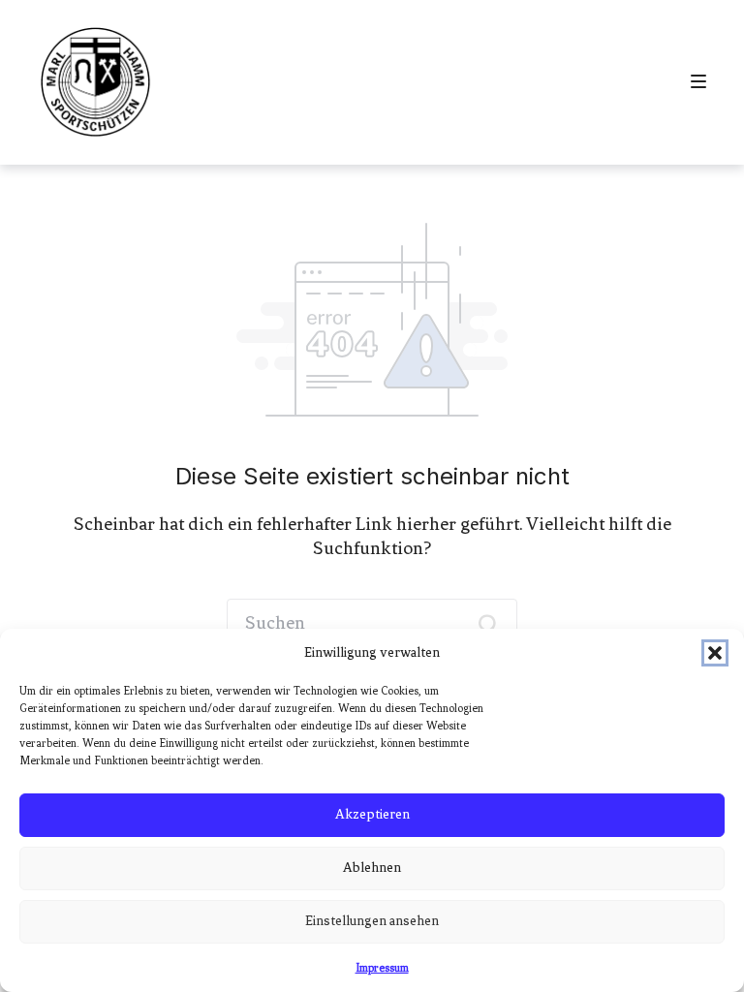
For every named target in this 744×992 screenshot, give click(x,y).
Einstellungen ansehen (372, 921)
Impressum (382, 968)
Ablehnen (372, 867)
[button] (715, 653)
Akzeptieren (372, 814)
